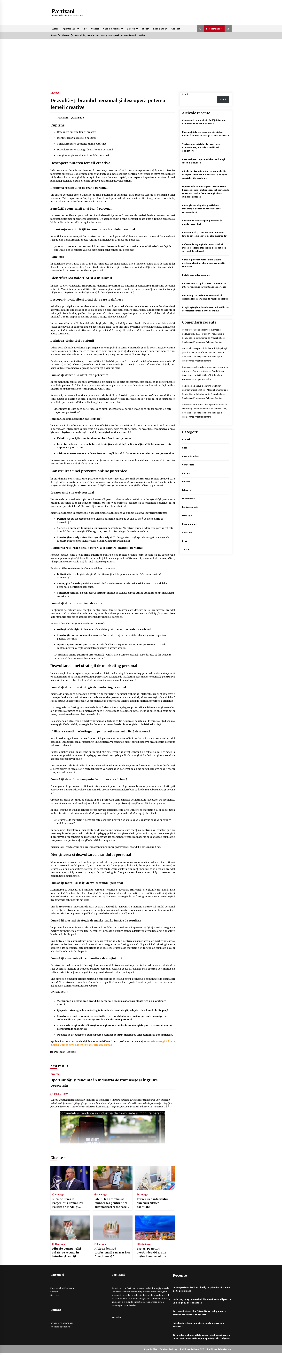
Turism (145, 28)
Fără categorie (190, 507)
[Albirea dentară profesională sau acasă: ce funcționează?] (113, 1227)
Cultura (186, 473)
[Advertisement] (141, 63)
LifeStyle (187, 515)
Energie (54, 1291)
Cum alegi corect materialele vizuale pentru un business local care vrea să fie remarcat (203, 263)
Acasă (55, 28)
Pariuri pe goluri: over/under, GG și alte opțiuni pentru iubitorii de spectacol (154, 1252)
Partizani (63, 11)
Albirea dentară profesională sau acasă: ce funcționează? (112, 1252)
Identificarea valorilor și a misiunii (76, 137)
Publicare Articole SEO (192, 1349)
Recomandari (160, 28)
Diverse (131, 28)
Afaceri (95, 28)
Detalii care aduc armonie (196, 274)
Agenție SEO (69, 28)
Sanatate (187, 532)
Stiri (84, 28)
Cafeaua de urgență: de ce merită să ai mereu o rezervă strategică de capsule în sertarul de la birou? (204, 248)
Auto (184, 447)
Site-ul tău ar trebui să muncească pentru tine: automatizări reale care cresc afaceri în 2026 (110, 1203)
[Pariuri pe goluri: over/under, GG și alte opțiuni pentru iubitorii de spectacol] (155, 1227)
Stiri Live (54, 1295)
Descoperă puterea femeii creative (76, 132)
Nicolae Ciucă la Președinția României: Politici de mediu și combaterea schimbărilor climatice (69, 1203)
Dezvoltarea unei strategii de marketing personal (85, 149)
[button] (200, 28)
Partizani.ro (132, 1288)
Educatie (187, 490)
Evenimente (188, 498)
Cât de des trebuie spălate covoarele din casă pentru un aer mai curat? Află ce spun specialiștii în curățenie (204, 174)
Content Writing (168, 1349)
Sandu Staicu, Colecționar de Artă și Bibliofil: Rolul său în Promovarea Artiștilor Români (203, 356)
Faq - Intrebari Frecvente (62, 1288)
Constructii (188, 464)
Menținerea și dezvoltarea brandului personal (83, 155)
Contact (175, 28)
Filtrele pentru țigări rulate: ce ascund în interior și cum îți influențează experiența (69, 1252)
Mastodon (116, 1317)
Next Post (57, 1066)
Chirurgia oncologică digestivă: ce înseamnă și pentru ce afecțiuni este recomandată (201, 209)
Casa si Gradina (111, 28)
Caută (185, 94)
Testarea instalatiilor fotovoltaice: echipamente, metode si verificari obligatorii (201, 147)
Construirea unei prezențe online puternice (81, 143)
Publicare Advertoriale (219, 1349)
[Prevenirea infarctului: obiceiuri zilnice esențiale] (155, 1178)
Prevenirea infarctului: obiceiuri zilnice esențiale (152, 1202)
